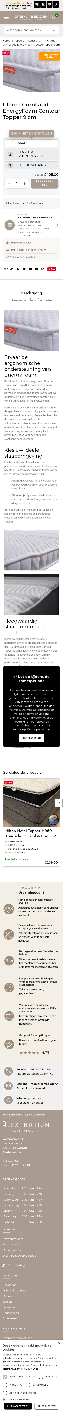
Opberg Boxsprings (14, 1290)
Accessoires (10, 1318)
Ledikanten (9, 1307)
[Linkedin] (30, 268)
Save (7, 52)
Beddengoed (11, 1312)
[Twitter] (24, 268)
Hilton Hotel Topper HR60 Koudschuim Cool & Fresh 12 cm (30, 833)
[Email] (42, 268)
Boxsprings (9, 1284)
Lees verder (51, 1365)
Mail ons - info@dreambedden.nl (37, 1083)
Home (6, 40)
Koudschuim (35, 40)
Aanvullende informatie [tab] (31, 300)
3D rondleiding (16, 1265)
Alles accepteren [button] (18, 1406)
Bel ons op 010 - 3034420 (33, 1069)
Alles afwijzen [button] (47, 1406)
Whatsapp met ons (28, 1098)
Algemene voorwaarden (17, 1337)
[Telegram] (36, 268)
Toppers (19, 40)
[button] (7, 17)
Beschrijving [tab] (31, 293)
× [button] (59, 1343)
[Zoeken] (54, 30)
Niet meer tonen (31, 738)
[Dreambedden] (31, 17)
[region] (31, 166)
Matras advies (11, 1244)
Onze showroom (13, 1239)
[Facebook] (18, 268)
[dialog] (31, 1376)
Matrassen (9, 1296)
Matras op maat (12, 1250)
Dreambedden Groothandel (20, 1255)
